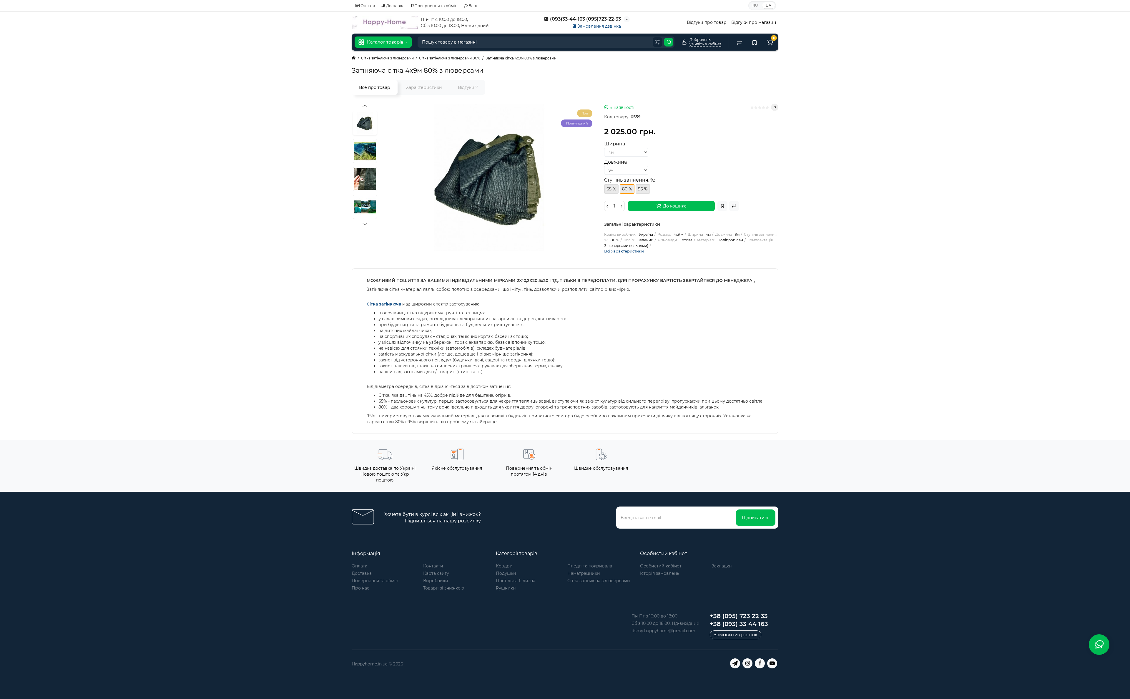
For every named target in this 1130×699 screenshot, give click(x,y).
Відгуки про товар (707, 22)
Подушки (506, 573)
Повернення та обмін (435, 5)
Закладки (722, 566)
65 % (611, 189)
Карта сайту (436, 573)
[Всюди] (657, 42)
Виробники (435, 580)
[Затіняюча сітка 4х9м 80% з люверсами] (489, 177)
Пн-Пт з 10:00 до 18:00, (655, 616)
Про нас (360, 588)
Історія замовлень (659, 573)
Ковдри (504, 566)
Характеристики (424, 87)
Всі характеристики (624, 251)
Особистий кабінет (661, 566)
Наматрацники (583, 573)
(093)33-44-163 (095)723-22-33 (585, 19)
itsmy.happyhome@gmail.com (663, 630)
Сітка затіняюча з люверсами (598, 580)
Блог (473, 5)
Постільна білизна (515, 580)
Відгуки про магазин (753, 22)
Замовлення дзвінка (598, 26)
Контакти (433, 566)
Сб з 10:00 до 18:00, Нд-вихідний (665, 623)
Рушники (506, 588)
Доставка (395, 5)
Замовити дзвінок (735, 634)
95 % (643, 189)
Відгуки (468, 87)
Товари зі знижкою (443, 588)
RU (755, 5)
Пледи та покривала (589, 566)
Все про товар (374, 87)
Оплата (367, 5)
